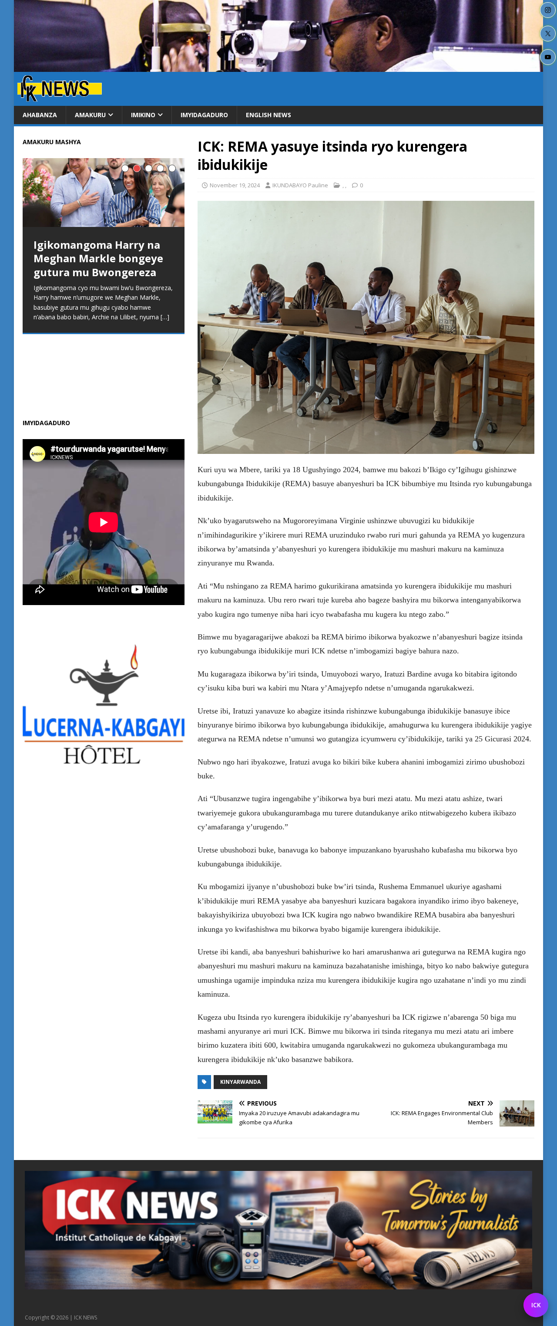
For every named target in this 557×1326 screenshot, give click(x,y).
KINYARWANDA (240, 1082)
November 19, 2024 (235, 185)
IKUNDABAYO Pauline (300, 185)
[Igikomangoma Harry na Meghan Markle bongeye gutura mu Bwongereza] (104, 192)
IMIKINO (143, 115)
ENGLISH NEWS (268, 115)
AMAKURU (90, 115)
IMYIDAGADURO (204, 115)
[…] (165, 317)
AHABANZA (40, 115)
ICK (536, 1305)
